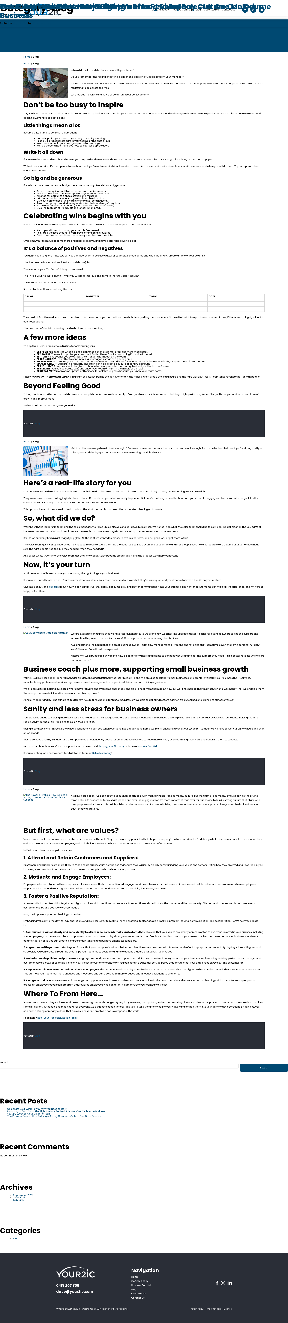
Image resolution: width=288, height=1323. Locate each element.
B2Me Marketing (101, 753)
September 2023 (23, 1195)
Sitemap (228, 1309)
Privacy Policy (197, 1309)
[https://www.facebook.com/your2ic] (217, 1283)
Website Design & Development (96, 1309)
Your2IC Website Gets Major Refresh (28, 1113)
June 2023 (19, 1197)
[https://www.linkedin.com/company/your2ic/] (230, 1283)
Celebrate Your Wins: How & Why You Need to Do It (37, 1109)
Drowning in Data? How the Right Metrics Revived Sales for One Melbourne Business (56, 1111)
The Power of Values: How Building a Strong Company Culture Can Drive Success (131, 11)
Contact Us (138, 1298)
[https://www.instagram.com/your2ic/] (223, 1283)
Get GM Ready (139, 1281)
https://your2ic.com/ (111, 746)
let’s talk (54, 587)
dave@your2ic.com (74, 1291)
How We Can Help (147, 746)
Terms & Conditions (213, 1309)
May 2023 (18, 1200)
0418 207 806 (67, 1285)
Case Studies (138, 1293)
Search (4, 1062)
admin (35, 23)
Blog (37, 423)
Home (26, 57)
